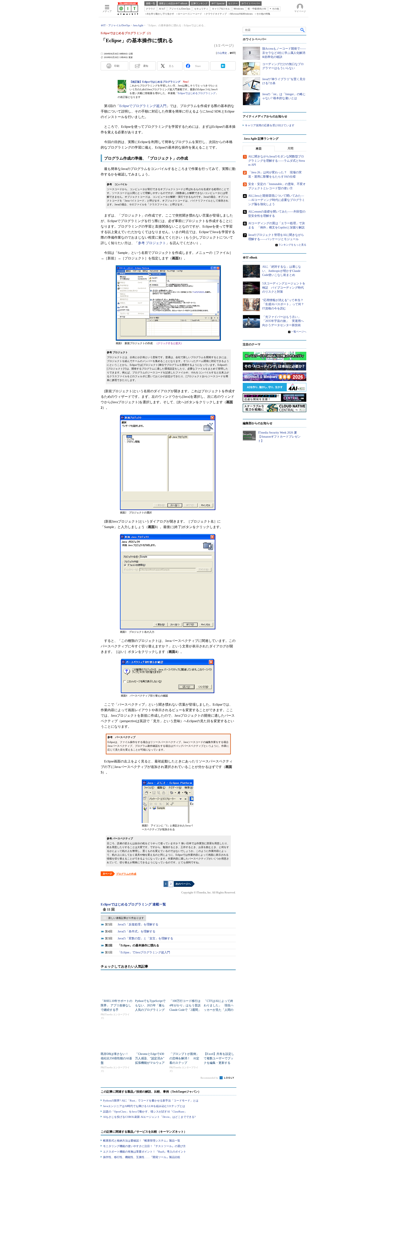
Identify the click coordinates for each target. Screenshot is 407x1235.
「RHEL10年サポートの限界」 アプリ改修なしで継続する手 (116, 1005)
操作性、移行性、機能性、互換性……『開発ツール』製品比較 (141, 1157)
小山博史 (222, 52)
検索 (303, 30)
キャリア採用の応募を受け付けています (269, 125)
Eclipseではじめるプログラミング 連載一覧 (133, 904)
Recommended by (210, 1077)
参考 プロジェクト (152, 243)
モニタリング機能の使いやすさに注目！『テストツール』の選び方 (144, 1146)
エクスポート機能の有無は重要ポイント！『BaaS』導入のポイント (144, 1151)
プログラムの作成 (126, 873)
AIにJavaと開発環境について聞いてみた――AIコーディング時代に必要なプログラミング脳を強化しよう (276, 200)
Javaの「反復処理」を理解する (138, 924)
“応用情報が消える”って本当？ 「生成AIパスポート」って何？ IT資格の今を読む (284, 304)
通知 (145, 65)
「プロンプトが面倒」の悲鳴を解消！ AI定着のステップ (184, 1058)
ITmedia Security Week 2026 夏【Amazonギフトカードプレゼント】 (279, 436)
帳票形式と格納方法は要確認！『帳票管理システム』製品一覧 (141, 1140)
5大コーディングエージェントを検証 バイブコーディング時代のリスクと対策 (283, 287)
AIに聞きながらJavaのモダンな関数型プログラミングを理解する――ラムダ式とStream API (276, 160)
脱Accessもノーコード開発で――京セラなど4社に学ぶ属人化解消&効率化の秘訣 (284, 52)
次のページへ (183, 883)
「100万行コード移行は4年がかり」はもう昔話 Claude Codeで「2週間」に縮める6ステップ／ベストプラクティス (186, 1009)
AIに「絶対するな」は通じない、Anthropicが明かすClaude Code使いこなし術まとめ (281, 271)
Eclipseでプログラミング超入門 (142, 106)
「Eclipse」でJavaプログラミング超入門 (144, 952)
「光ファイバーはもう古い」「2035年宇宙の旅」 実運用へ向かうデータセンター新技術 (283, 321)
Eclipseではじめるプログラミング (197, 93)
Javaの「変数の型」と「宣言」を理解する (145, 938)
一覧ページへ (298, 331)
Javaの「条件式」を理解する (136, 931)
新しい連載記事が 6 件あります (126, 918)
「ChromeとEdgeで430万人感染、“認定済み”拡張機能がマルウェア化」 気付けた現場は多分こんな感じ (150, 1062)
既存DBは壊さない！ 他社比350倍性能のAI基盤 (116, 1058)
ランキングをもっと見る (292, 244)
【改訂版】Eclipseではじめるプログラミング (155, 81)
